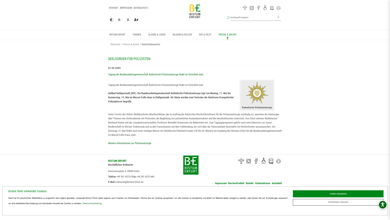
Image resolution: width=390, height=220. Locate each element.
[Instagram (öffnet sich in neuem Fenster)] (251, 8)
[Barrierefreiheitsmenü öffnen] (382, 204)
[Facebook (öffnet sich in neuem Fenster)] (258, 8)
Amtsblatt (277, 183)
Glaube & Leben (156, 34)
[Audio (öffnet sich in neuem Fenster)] (245, 8)
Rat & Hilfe (205, 34)
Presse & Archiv (227, 34)
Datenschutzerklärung (92, 203)
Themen (137, 34)
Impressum (126, 7)
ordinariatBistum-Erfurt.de (129, 181)
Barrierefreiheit (236, 183)
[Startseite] (195, 14)
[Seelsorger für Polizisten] (257, 95)
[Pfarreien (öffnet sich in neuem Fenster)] (265, 7)
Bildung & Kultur (182, 34)
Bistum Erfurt (117, 34)
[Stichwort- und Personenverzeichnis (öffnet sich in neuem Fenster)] (271, 8)
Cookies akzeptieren (338, 194)
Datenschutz (140, 7)
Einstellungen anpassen (338, 202)
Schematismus (262, 183)
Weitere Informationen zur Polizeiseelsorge (129, 143)
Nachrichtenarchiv (151, 44)
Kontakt (113, 7)
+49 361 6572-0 (124, 176)
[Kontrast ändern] (111, 19)
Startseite (115, 44)
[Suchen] (277, 17)
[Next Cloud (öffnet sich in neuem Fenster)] (278, 8)
